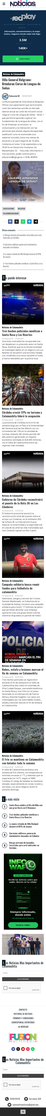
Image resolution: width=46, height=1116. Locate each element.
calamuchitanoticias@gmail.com (25, 1104)
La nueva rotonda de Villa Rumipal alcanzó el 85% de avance (22, 255)
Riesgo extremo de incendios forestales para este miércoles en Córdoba (22, 236)
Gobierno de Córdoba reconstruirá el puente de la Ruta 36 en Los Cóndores (22, 503)
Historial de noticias (23, 1013)
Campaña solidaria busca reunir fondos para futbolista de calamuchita (20, 588)
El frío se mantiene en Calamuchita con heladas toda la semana (23, 761)
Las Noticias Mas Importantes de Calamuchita (22, 964)
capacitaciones (8, 208)
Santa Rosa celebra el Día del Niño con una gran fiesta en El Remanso (25, 806)
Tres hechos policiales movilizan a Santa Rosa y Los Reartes (23, 265)
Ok (23, 1111)
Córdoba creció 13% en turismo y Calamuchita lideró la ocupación (22, 414)
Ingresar (24, 1026)
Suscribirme (23, 979)
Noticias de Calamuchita (13, 74)
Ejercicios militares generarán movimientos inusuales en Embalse (20, 246)
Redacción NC (14, 96)
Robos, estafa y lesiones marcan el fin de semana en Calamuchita (22, 671)
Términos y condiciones (23, 1018)
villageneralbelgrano (11, 213)
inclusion (21, 208)
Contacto (23, 1009)
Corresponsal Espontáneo (23, 1022)
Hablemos (24, 59)
